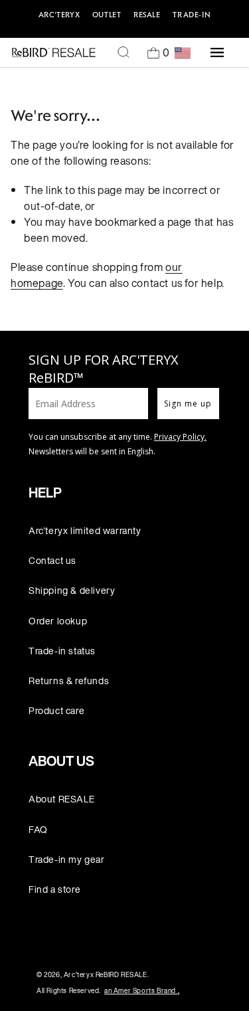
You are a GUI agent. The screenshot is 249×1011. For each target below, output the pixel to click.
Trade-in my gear (67, 859)
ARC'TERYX (59, 14)
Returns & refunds (69, 681)
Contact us (52, 560)
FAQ (38, 829)
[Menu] (217, 52)
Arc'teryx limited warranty (85, 530)
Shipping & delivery (72, 590)
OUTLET (107, 14)
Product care (56, 710)
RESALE (147, 14)
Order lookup (58, 621)
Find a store (54, 889)
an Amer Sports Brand (141, 991)
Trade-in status (62, 651)
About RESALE (61, 799)
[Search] (123, 52)
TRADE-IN (191, 14)
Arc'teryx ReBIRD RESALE (105, 975)
